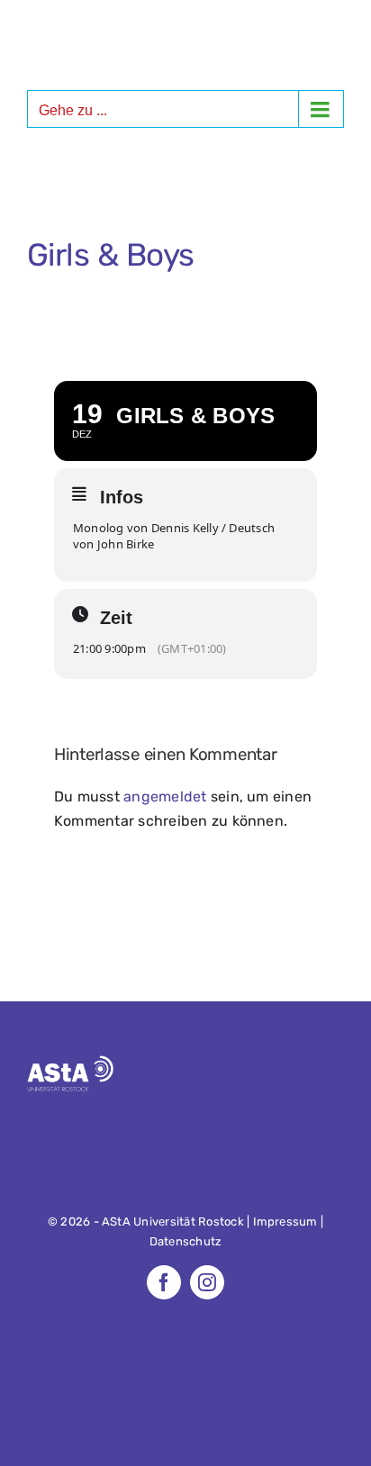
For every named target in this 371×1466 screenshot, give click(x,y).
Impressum (285, 1221)
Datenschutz (185, 1241)
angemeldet (164, 796)
